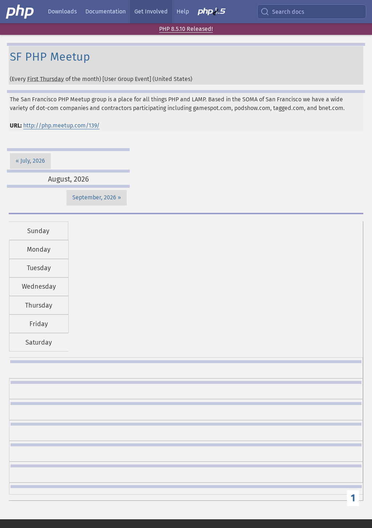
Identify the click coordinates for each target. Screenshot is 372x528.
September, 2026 (94, 197)
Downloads (62, 11)
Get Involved (151, 11)
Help (183, 11)
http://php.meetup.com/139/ (61, 125)
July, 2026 (32, 160)
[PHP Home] (20, 11)
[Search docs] (266, 11)
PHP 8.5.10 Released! (186, 28)
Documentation (105, 11)
